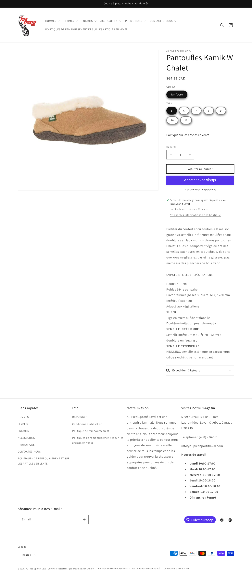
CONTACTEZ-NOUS (29, 451)
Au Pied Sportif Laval (36, 568)
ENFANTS (23, 431)
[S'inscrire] (84, 519)
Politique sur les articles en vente (187, 135)
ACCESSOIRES (26, 438)
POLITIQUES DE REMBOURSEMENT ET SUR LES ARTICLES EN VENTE (43, 461)
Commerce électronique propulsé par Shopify (71, 568)
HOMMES (23, 417)
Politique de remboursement (90, 431)
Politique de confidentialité (146, 568)
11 (186, 120)
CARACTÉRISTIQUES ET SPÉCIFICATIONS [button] (189, 275)
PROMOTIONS (26, 444)
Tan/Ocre (177, 94)
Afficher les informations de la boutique (195, 215)
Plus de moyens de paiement (200, 189)
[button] (52, 21)
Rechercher (79, 417)
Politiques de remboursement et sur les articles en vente (97, 440)
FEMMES (23, 424)
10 (172, 120)
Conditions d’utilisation (176, 568)
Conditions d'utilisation (87, 424)
